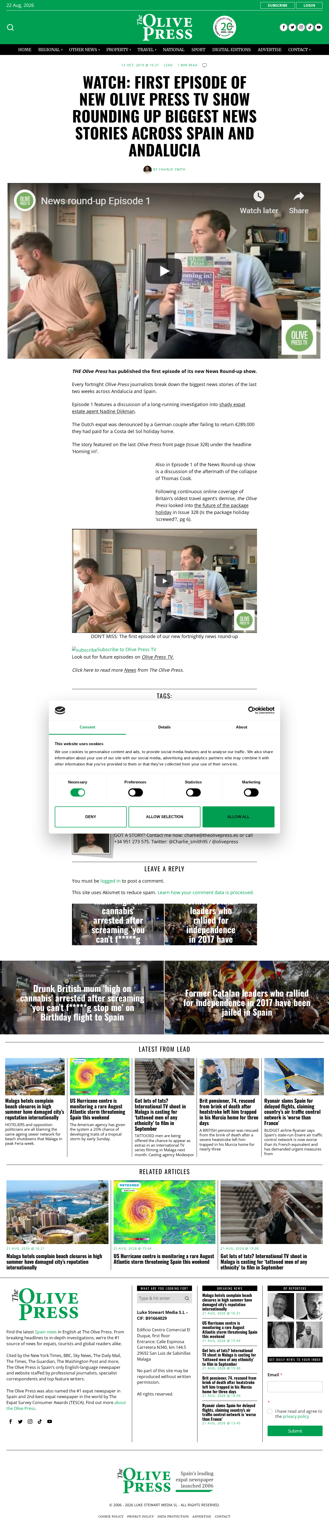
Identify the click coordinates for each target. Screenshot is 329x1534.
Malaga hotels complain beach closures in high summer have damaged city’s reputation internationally (34, 1109)
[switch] (135, 792)
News (130, 670)
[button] (187, 1298)
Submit (295, 1431)
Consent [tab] (87, 727)
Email (275, 1374)
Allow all (238, 817)
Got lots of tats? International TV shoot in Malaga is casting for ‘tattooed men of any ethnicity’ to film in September (160, 1114)
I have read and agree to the (298, 1414)
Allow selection (164, 817)
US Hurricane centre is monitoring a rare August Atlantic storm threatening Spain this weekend (97, 1109)
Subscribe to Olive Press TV (126, 649)
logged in (110, 881)
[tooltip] (284, 27)
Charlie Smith (172, 169)
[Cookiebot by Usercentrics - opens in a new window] (252, 710)
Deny (90, 817)
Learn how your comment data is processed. (206, 892)
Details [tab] (164, 727)
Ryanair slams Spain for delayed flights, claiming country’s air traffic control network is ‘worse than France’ (292, 1112)
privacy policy (296, 1416)
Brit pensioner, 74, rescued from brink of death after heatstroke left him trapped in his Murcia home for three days (228, 1112)
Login (309, 5)
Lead (168, 65)
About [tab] (241, 727)
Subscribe (277, 5)
